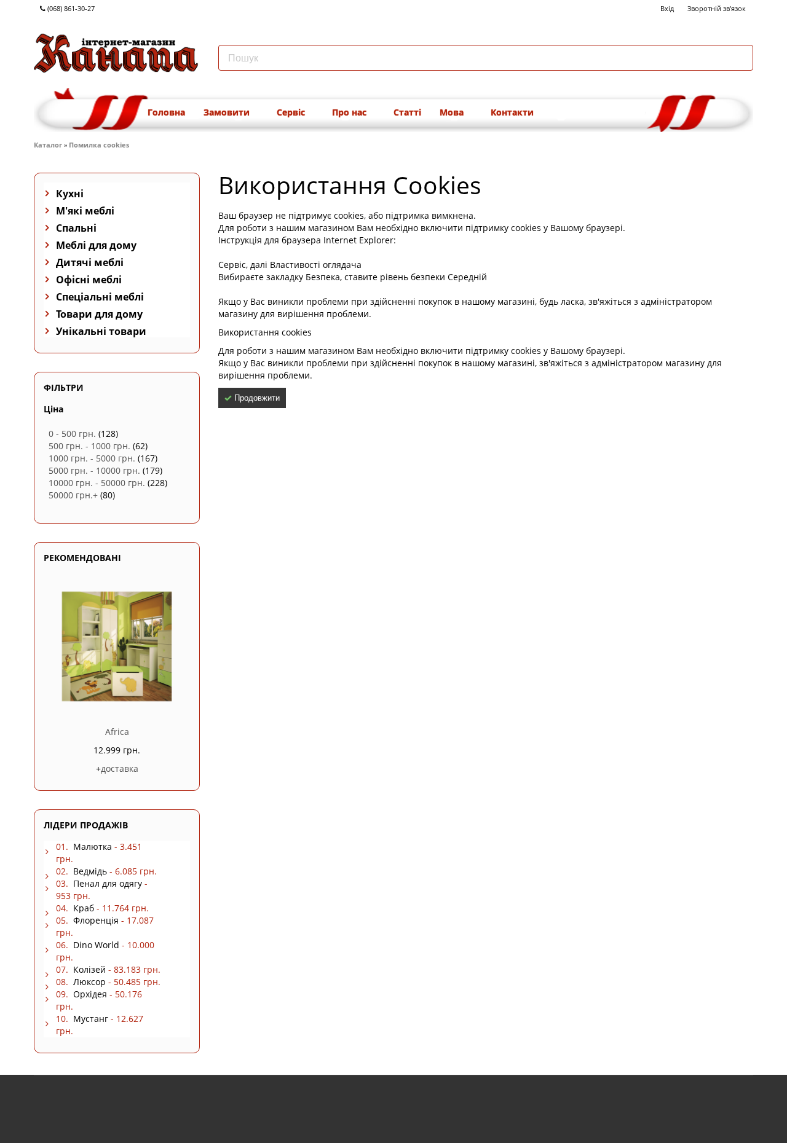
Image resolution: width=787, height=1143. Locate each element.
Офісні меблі (89, 279)
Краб (83, 908)
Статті (407, 112)
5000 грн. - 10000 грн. (94, 470)
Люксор (89, 982)
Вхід (667, 8)
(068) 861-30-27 (70, 8)
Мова (453, 112)
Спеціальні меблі (100, 297)
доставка (119, 768)
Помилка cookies (99, 144)
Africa (117, 731)
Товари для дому (99, 314)
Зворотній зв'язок (716, 8)
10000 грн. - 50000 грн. (97, 483)
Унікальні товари (101, 331)
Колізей (89, 969)
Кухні (70, 193)
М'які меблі (85, 211)
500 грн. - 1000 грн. (89, 446)
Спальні (76, 228)
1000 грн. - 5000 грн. (92, 458)
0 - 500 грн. (72, 433)
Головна (166, 112)
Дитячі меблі (90, 262)
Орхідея (90, 994)
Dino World (96, 945)
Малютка (92, 846)
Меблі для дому (96, 245)
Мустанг (90, 1018)
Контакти (512, 112)
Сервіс (292, 112)
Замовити (228, 112)
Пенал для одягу (107, 883)
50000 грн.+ (73, 495)
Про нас (350, 112)
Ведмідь (90, 871)
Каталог (48, 144)
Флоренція (96, 920)
